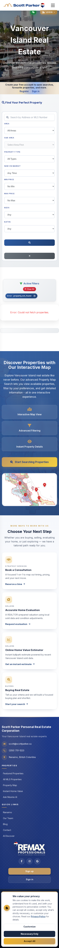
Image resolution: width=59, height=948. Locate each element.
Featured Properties (13, 773)
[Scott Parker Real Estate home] (24, 5)
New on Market (12, 166)
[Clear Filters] (29, 256)
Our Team (8, 818)
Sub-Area (9, 138)
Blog (5, 824)
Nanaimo (7, 812)
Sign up (29, 871)
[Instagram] (29, 861)
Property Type (12, 152)
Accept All (29, 941)
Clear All (30, 289)
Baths (7, 222)
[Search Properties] (29, 242)
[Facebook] (22, 861)
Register (24, 91)
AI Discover (9, 836)
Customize (29, 926)
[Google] (37, 861)
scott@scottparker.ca (20, 743)
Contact (7, 830)
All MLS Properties (12, 779)
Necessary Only (29, 934)
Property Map (10, 785)
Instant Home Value (13, 791)
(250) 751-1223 (16, 750)
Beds (6, 208)
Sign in (35, 91)
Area (6, 124)
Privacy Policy (38, 916)
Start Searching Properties (32, 462)
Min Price (9, 179)
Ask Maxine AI (10, 797)
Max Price (9, 194)
